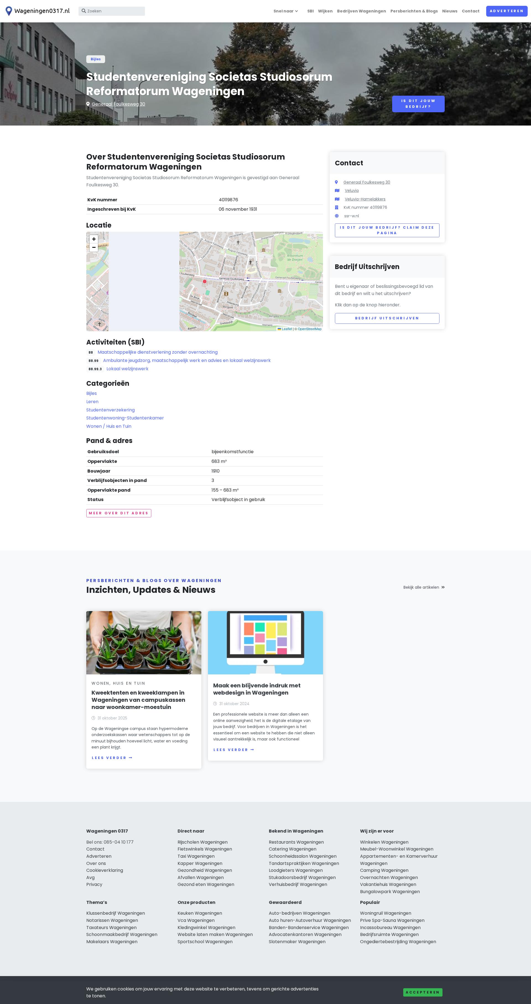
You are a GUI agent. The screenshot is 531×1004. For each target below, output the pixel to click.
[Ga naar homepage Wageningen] (36, 11)
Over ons (96, 863)
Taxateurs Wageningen (111, 927)
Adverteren (507, 11)
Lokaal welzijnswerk (127, 369)
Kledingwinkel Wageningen (206, 927)
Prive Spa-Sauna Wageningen (392, 920)
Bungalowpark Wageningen (390, 891)
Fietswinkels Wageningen (205, 849)
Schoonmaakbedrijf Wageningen (121, 934)
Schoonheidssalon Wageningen (303, 856)
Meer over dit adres (119, 513)
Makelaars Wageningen (111, 941)
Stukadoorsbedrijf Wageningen (302, 877)
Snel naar (284, 11)
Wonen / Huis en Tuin (108, 426)
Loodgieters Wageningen (296, 870)
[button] (204, 281)
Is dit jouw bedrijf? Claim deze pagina (387, 230)
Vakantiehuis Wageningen (388, 884)
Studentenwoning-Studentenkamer (125, 418)
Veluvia (352, 190)
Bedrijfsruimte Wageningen (389, 934)
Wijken (325, 11)
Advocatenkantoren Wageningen (305, 934)
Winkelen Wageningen (384, 842)
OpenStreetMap (310, 328)
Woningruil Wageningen (385, 913)
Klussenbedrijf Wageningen (115, 913)
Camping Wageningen (384, 870)
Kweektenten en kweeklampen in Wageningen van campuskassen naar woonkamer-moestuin (138, 700)
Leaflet (286, 328)
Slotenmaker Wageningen (297, 941)
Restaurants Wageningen (296, 842)
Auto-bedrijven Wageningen (299, 913)
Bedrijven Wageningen (361, 11)
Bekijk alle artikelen (421, 587)
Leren (92, 401)
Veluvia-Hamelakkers (365, 199)
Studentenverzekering (110, 410)
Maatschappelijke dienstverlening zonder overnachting (158, 352)
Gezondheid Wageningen (205, 870)
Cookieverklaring (104, 870)
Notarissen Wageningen (112, 920)
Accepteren (423, 992)
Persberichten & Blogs (414, 11)
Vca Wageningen (196, 920)
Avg (90, 877)
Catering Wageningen (292, 849)
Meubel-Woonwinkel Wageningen (396, 849)
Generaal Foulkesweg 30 (118, 104)
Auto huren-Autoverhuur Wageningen (310, 920)
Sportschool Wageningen (205, 941)
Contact (471, 11)
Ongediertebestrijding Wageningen (398, 941)
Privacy (94, 884)
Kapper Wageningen (200, 863)
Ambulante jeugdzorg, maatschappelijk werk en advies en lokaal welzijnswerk (187, 360)
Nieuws (449, 11)
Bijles (96, 59)
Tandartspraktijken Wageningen (304, 863)
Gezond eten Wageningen (206, 884)
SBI (310, 11)
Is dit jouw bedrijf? (418, 103)
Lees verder (109, 757)
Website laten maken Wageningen (215, 934)
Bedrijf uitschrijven (387, 318)
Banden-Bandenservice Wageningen (309, 927)
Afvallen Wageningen (201, 877)
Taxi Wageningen (196, 856)
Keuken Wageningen (200, 913)
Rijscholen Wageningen (203, 842)
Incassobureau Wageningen (390, 927)
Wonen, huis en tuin (118, 683)
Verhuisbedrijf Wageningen (298, 884)
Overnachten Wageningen (389, 877)
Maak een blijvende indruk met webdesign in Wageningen (257, 689)
